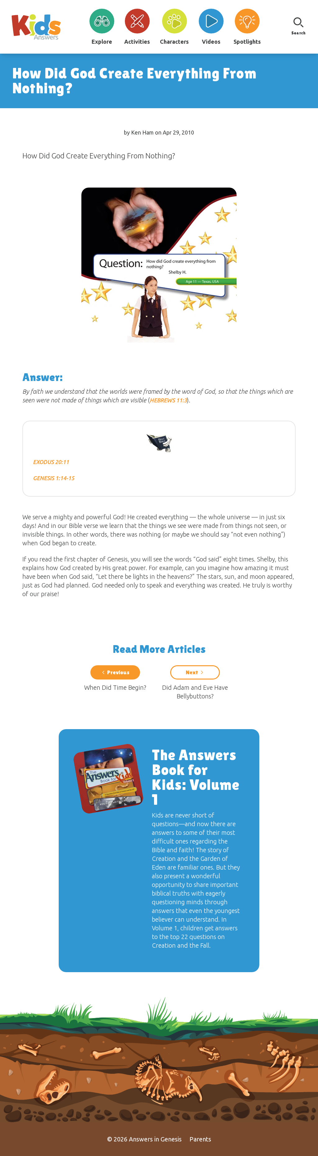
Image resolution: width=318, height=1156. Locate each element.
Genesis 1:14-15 (53, 478)
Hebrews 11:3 (168, 400)
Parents (200, 1139)
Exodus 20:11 (51, 462)
